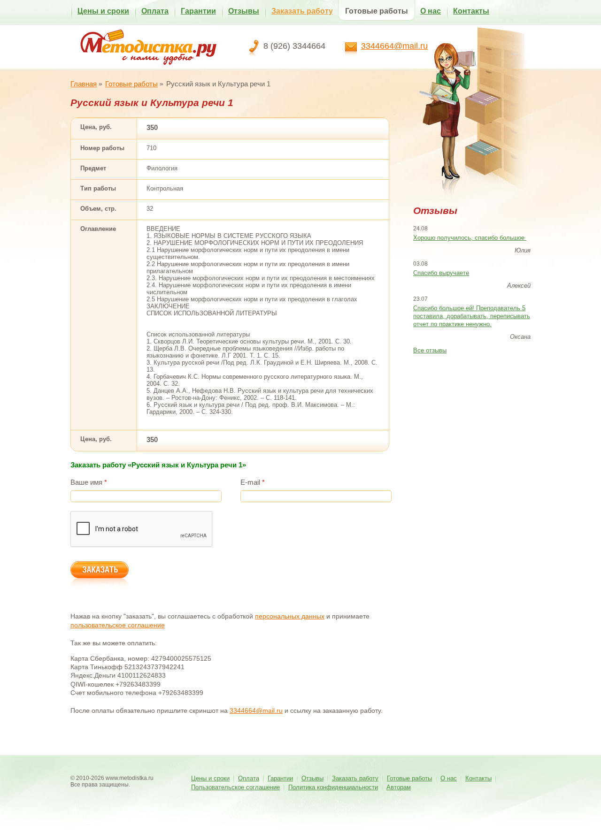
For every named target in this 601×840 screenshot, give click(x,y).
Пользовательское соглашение (235, 787)
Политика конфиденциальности (333, 787)
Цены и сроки (103, 11)
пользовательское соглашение (117, 625)
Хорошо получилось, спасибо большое (469, 237)
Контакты (471, 11)
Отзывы (243, 11)
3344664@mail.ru (394, 46)
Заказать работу (302, 11)
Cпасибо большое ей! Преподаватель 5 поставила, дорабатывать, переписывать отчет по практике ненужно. (471, 316)
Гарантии (198, 11)
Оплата (155, 11)
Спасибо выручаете (441, 272)
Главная (83, 84)
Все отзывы (430, 350)
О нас (430, 11)
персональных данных (289, 616)
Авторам (398, 787)
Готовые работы (376, 11)
